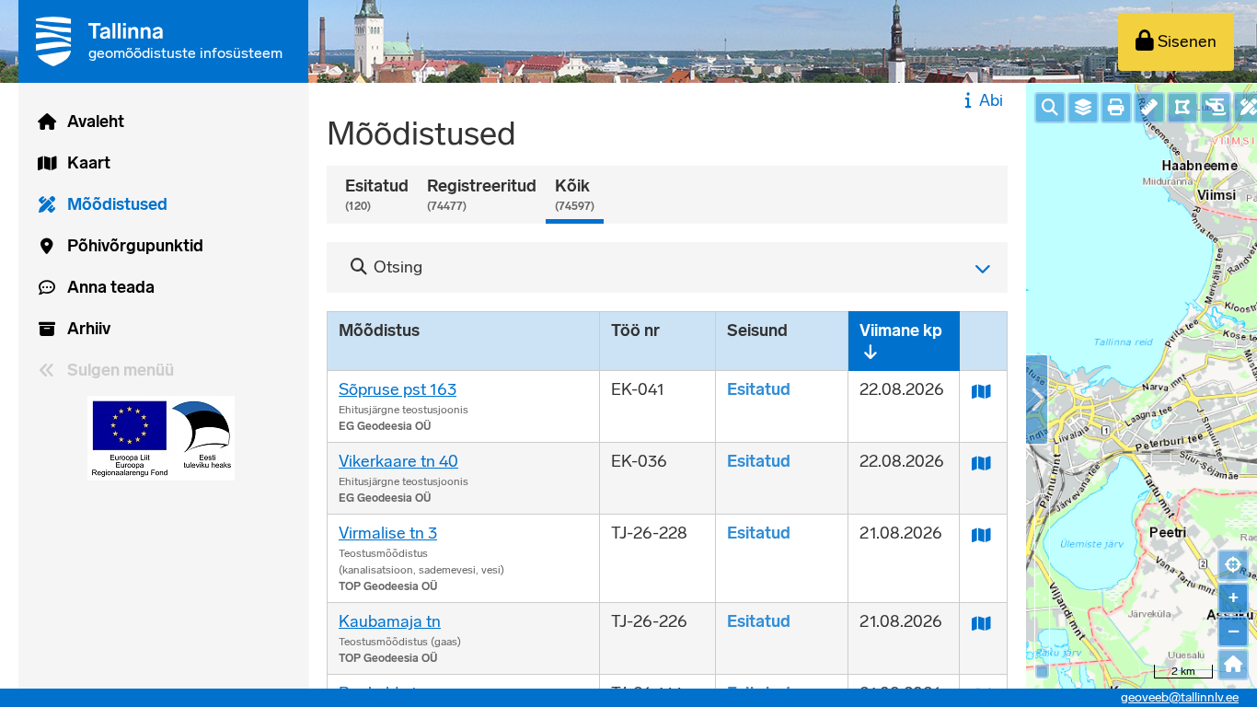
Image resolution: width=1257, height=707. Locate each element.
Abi (991, 100)
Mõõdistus (379, 330)
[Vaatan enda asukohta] (1233, 565)
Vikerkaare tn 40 (398, 461)
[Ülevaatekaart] (1233, 664)
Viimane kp (900, 330)
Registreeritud (481, 194)
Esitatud (377, 194)
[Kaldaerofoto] (1215, 107)
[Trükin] (1116, 107)
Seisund (757, 330)
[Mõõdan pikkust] (1149, 107)
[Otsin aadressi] (1050, 107)
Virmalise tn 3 (388, 533)
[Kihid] (1083, 107)
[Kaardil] (984, 389)
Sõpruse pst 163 (397, 389)
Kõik (574, 194)
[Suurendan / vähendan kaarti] (1042, 671)
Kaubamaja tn (390, 621)
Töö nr (635, 330)
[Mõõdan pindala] (1182, 107)
